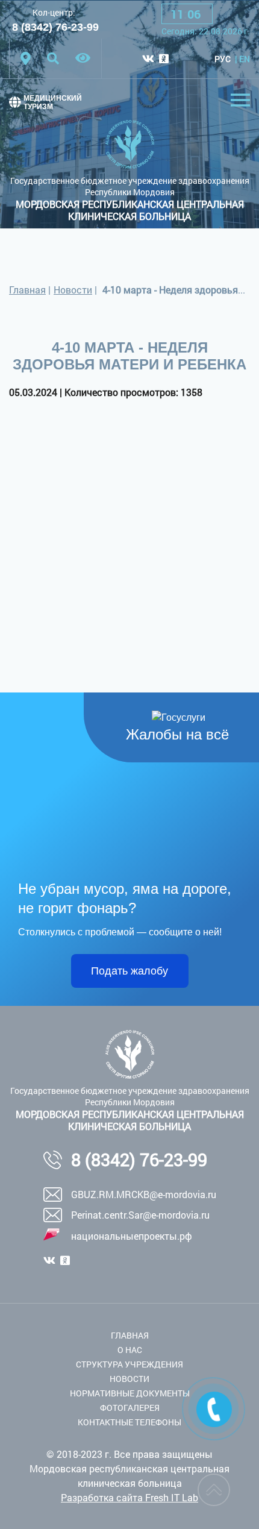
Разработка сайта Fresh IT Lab (129, 1497)
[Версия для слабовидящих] (82, 58)
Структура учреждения (129, 1364)
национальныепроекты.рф (131, 1235)
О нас (129, 1349)
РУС (222, 58)
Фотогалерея (130, 1407)
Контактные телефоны (129, 1422)
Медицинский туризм (52, 102)
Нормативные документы (130, 1393)
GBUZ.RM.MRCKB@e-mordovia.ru (143, 1194)
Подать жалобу (129, 971)
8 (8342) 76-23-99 (55, 27)
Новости (73, 289)
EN (244, 58)
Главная (27, 289)
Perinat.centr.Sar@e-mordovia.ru (140, 1214)
